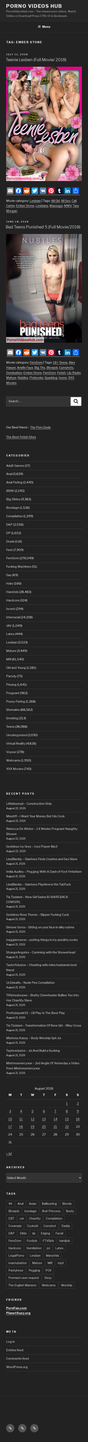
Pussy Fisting (15, 701)
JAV (9, 626)
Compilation (14, 516)
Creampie (15, 1226)
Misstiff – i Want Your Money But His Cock (35, 816)
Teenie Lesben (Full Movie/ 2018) (36, 59)
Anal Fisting (14, 482)
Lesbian (35, 201)
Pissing (11, 684)
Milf (8, 659)
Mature (11, 378)
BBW (10, 491)
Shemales (13, 710)
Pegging (34, 1270)
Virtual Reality (15, 743)
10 (10, 1119)
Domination (14, 373)
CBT (11, 1218)
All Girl (55, 201)
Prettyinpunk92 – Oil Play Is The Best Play (35, 1013)
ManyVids (52, 1255)
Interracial (13, 617)
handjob (64, 1240)
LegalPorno (16, 1255)
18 (21, 1127)
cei (22, 1218)
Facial (59, 1233)
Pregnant (12, 693)
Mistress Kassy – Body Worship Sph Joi (33, 1038)
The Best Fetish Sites (21, 437)
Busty (70, 1211)
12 (32, 1119)
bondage (31, 1211)
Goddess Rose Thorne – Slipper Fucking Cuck (37, 915)
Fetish (61, 373)
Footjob (32, 1240)
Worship (66, 1285)
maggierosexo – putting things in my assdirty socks (42, 940)
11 (21, 1119)
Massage (56, 206)
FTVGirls (48, 1240)
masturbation (17, 1263)
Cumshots (66, 368)
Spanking (51, 378)
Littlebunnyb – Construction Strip (29, 804)
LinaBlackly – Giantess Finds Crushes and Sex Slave (41, 859)
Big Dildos (13, 499)
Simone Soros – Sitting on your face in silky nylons (40, 927)
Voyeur (11, 752)
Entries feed (14, 1350)
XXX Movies (14, 769)
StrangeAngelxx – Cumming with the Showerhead (40, 952)
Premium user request (23, 1277)
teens (63, 378)
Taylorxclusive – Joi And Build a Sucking (33, 1051)
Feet (9, 550)
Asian (32, 1203)
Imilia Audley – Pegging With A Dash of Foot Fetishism (44, 872)
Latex (10, 634)
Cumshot (49, 1226)
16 (78, 1119)
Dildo (23, 1233)
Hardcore (12, 600)
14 (55, 1119)
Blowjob (52, 368)
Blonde (67, 1203)
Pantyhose (15, 1270)
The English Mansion (22, 1285)
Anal (9, 474)
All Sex (65, 201)
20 (44, 1127)
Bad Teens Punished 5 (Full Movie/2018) (43, 227)
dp (33, 1233)
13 (44, 1119)
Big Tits (39, 368)
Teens (10, 727)
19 (32, 1127)
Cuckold (32, 1226)
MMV (68, 206)
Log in (10, 1342)
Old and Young (16, 668)
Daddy (65, 1226)
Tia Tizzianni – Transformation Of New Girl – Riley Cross (43, 1025)
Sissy (48, 1277)
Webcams (13, 760)
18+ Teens (60, 362)
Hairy (10, 583)
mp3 (61, 1263)
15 (67, 1119)
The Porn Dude (40, 427)
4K (10, 1203)
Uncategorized (16, 735)
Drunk (10, 541)
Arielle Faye (25, 368)
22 (67, 1127)
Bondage (12, 508)
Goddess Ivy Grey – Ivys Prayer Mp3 (31, 846)
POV (48, 1270)
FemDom (36, 362)
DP (8, 533)
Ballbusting (49, 1203)
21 (55, 1127)
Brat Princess (51, 1211)
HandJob (12, 592)
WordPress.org (17, 1367)
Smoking (12, 718)
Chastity (35, 1218)
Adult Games (15, 466)
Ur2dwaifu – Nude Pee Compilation (30, 983)
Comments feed (17, 1358)
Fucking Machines (18, 566)
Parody (11, 676)
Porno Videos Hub (34, 6)
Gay (9, 575)
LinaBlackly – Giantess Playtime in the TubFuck (38, 884)
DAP (9, 524)
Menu (46, 26)
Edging (45, 1233)
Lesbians (42, 206)
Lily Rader (74, 373)
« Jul (9, 1153)
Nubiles (23, 378)
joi (48, 1248)
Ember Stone (25, 206)
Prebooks (36, 378)
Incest (10, 609)
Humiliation (34, 1248)
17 (10, 1127)
